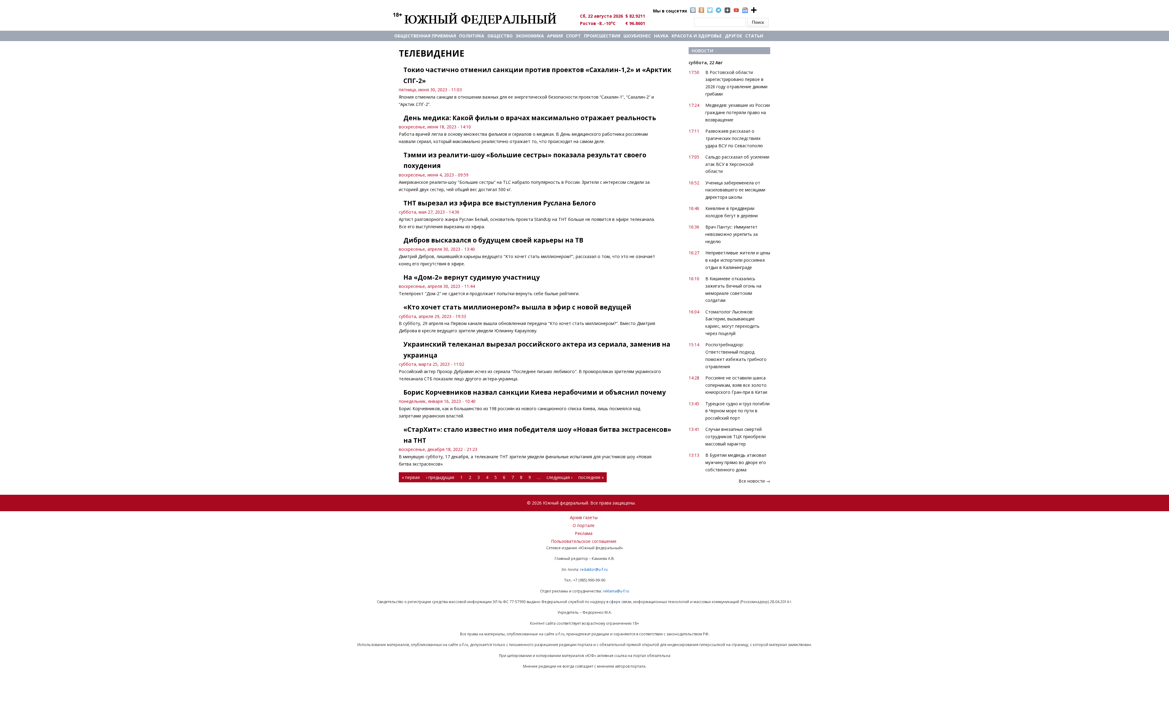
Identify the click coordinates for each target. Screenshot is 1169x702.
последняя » (591, 477)
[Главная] (482, 19)
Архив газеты (584, 517)
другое (733, 36)
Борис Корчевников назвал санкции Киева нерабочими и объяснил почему (534, 392)
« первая (411, 477)
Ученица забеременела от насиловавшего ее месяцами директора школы (735, 190)
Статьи (754, 36)
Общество (500, 36)
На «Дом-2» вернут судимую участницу (471, 277)
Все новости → (754, 481)
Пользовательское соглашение (583, 541)
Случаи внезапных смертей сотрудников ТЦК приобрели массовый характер (735, 436)
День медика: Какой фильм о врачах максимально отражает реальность (529, 118)
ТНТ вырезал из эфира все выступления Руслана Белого (499, 203)
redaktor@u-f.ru (594, 569)
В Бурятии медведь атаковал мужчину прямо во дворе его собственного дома (735, 462)
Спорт (573, 36)
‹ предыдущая (440, 477)
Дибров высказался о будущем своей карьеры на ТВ (493, 240)
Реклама (583, 533)
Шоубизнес (637, 36)
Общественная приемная (425, 36)
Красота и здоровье (697, 36)
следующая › (559, 477)
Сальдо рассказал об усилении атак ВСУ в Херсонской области (737, 164)
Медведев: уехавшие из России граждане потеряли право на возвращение (737, 112)
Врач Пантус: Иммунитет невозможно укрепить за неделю (731, 234)
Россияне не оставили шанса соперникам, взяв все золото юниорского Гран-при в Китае (736, 385)
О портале (584, 525)
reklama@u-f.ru (616, 591)
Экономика (530, 36)
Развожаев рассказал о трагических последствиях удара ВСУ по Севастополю (734, 138)
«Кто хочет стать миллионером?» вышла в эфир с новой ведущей (517, 307)
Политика (471, 36)
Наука (661, 36)
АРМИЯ (555, 36)
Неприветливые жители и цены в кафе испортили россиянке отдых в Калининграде (737, 260)
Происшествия (602, 36)
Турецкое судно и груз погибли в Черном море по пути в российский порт (737, 411)
